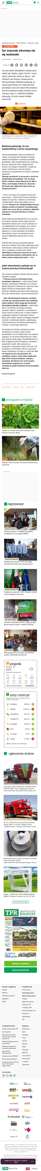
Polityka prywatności (8, 996)
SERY (22, 387)
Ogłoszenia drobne (28, 1002)
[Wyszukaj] (38, 2)
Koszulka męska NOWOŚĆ (10, 1056)
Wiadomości (26, 1029)
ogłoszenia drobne (21, 753)
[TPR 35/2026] (20, 933)
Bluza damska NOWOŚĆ (9, 1059)
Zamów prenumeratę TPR (10, 1029)
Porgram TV (26, 1014)
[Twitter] (16, 65)
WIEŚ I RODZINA (6, 387)
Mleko (24, 1047)
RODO (4, 1002)
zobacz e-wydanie (20, 963)
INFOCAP (25, 1053)
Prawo (24, 1038)
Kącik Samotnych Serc (29, 1011)
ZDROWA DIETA (30, 387)
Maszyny (24, 1044)
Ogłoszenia (25, 1064)
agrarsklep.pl (26, 1016)
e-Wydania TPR (27, 1008)
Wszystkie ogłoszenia (20, 902)
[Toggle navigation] (3, 2)
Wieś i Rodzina (21, 43)
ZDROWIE (15, 387)
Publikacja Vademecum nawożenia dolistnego (9, 1047)
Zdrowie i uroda (33, 43)
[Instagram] (7, 1075)
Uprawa (24, 1041)
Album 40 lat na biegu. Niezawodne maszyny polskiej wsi (9, 1037)
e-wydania (25, 1062)
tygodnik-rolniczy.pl (8, 43)
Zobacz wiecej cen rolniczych (16, 744)
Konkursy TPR (26, 1005)
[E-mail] (26, 65)
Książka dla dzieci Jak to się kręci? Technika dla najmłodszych (10, 1064)
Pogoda (24, 999)
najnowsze (16, 504)
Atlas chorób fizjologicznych (6, 1052)
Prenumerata (26, 1059)
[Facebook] (11, 65)
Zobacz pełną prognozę (14, 685)
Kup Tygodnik (6, 1032)
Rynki (23, 1032)
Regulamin (5, 999)
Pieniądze (25, 1035)
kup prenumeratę (20, 970)
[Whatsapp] (31, 65)
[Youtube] (10, 1075)
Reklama (4, 993)
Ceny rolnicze (26, 1056)
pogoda (15, 663)
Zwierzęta (25, 1050)
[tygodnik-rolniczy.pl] (13, 2)
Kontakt (4, 990)
